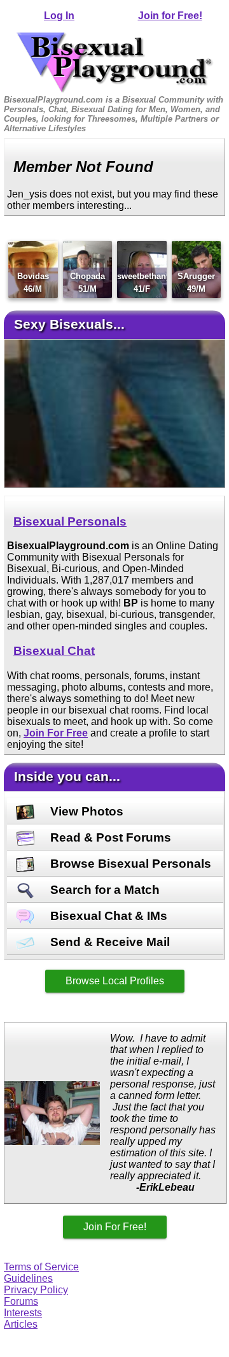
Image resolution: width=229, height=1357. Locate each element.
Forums (21, 1301)
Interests (23, 1312)
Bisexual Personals (70, 521)
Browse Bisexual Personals (129, 863)
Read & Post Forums (109, 837)
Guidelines (28, 1278)
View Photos (85, 811)
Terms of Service (41, 1266)
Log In (59, 15)
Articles (21, 1324)
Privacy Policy (36, 1289)
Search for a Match (103, 889)
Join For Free (56, 733)
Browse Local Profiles (115, 980)
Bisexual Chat (54, 650)
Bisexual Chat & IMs (107, 916)
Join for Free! (170, 15)
